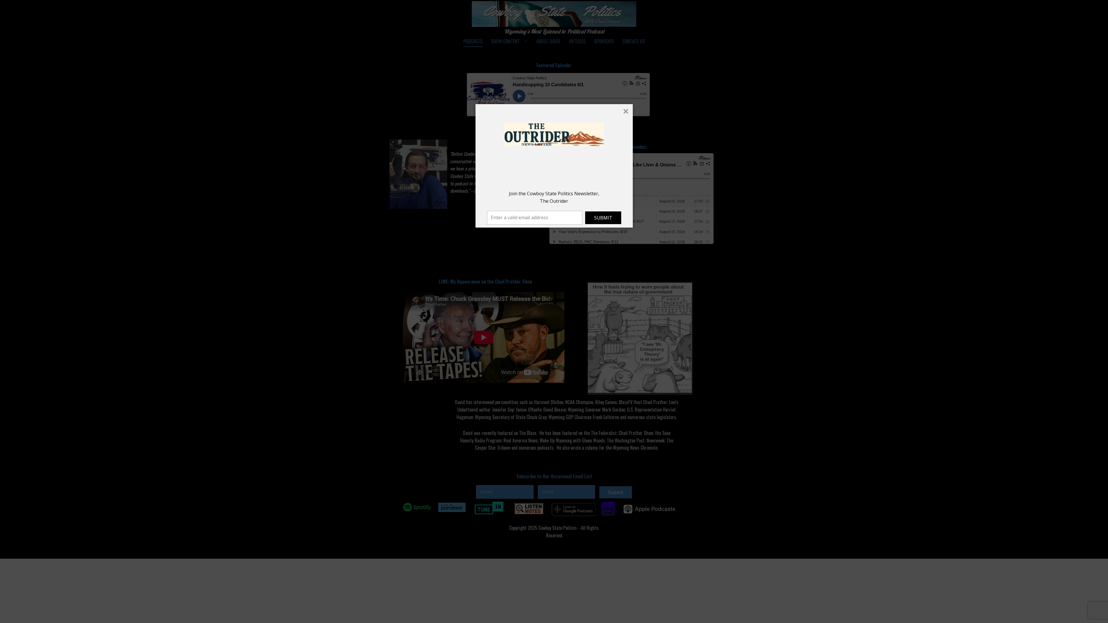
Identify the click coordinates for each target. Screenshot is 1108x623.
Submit (603, 218)
